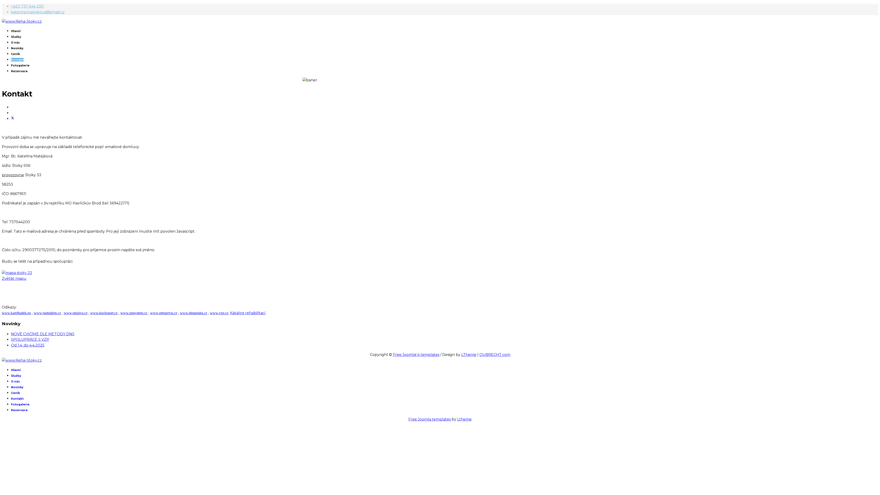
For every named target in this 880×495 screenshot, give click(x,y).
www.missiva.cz (76, 313)
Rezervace (19, 71)
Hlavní (16, 31)
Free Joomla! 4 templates (416, 354)
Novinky (17, 48)
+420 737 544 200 (27, 6)
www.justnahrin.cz (47, 313)
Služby (16, 36)
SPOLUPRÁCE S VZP (30, 339)
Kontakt (17, 59)
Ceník (15, 54)
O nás (15, 42)
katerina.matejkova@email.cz (38, 12)
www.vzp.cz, (219, 313)
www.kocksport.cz (104, 313)
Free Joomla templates (429, 419)
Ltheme (464, 419)
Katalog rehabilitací (248, 313)
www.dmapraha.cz (193, 313)
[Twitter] (12, 118)
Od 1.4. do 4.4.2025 (27, 345)
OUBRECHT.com (494, 354)
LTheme (468, 354)
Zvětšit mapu (14, 278)
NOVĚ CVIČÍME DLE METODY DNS (42, 334)
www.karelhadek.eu (16, 313)
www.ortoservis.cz (163, 313)
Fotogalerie (20, 65)
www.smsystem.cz (133, 313)
